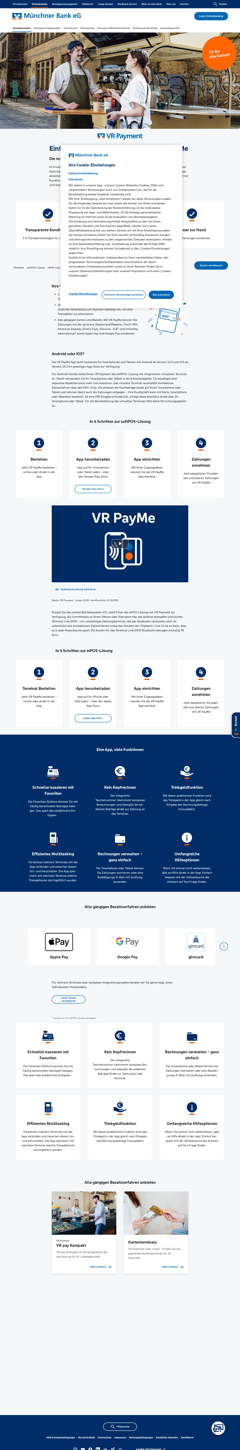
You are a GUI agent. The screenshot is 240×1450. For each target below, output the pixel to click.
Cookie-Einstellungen (83, 294)
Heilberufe (87, 4)
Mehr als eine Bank (151, 4)
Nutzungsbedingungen (141, 1437)
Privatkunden (20, 4)
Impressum (120, 1437)
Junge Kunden (105, 4)
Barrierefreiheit (86, 1437)
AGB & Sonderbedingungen (60, 1437)
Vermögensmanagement (64, 4)
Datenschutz (104, 1437)
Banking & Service (127, 4)
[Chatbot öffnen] (218, 1428)
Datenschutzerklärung (83, 173)
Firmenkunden (39, 4)
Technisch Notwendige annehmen (123, 294)
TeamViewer (187, 1437)
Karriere (184, 4)
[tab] (22, 28)
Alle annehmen (161, 294)
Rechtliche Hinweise (167, 1437)
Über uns (171, 4)
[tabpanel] (59, 946)
